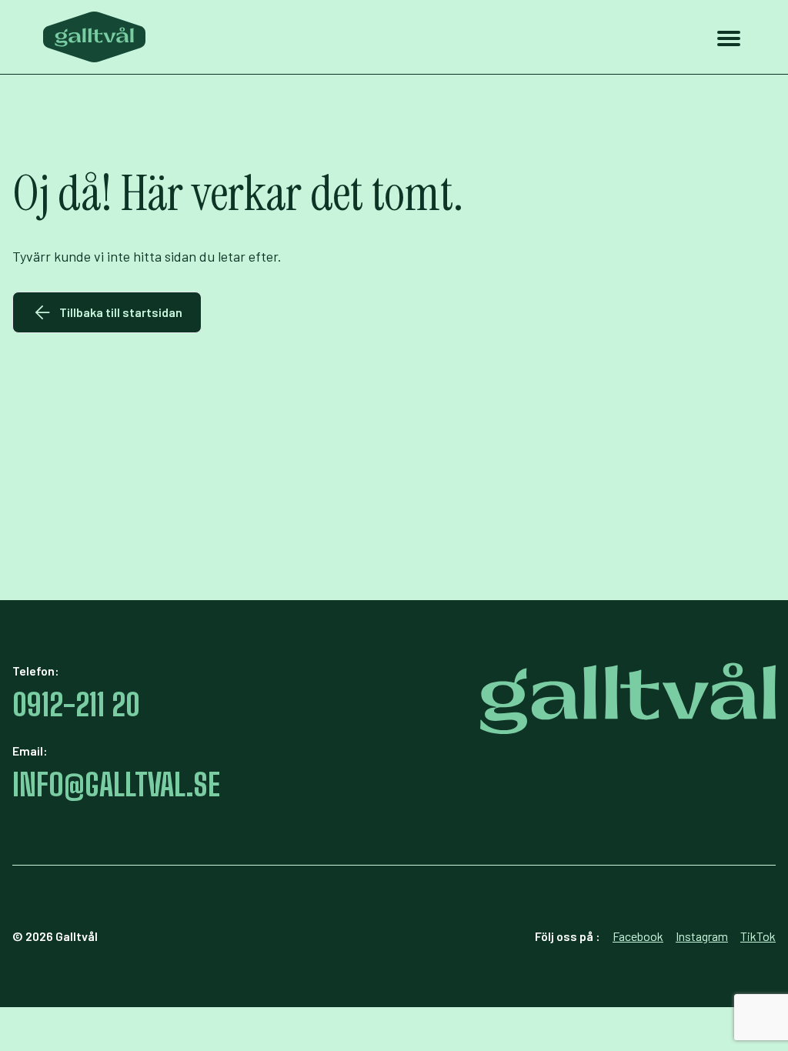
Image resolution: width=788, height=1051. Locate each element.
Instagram (702, 936)
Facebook (638, 936)
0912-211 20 (76, 704)
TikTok (758, 936)
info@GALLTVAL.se (116, 784)
